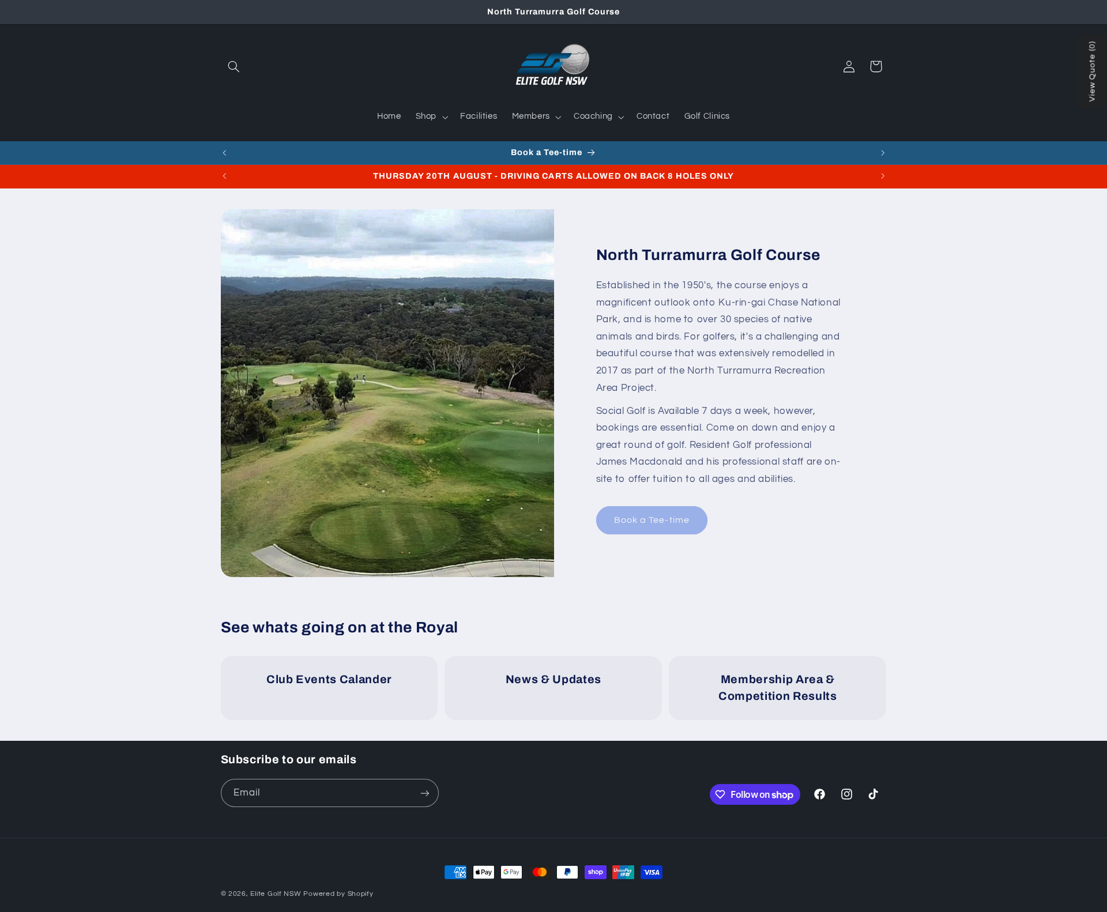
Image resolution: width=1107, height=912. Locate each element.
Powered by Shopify (338, 894)
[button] (234, 66)
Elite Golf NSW (275, 894)
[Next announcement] (882, 152)
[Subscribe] (424, 793)
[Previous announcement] (224, 152)
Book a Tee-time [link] (652, 520)
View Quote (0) (1093, 72)
